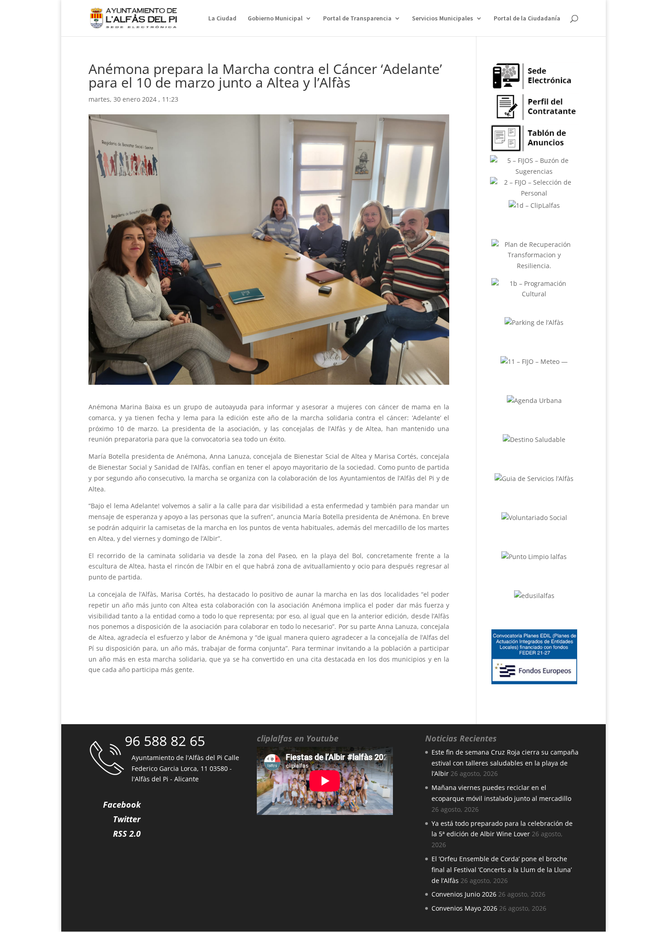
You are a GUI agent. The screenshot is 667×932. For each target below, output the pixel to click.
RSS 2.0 (127, 833)
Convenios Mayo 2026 (464, 908)
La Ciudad (222, 18)
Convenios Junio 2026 (464, 894)
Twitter (127, 819)
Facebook (122, 804)
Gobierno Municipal (275, 18)
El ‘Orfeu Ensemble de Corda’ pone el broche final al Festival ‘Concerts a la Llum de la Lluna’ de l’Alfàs (502, 869)
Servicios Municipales (442, 18)
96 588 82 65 (165, 740)
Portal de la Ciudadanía (527, 18)
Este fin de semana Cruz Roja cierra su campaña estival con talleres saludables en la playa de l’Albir (505, 763)
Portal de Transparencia (357, 18)
